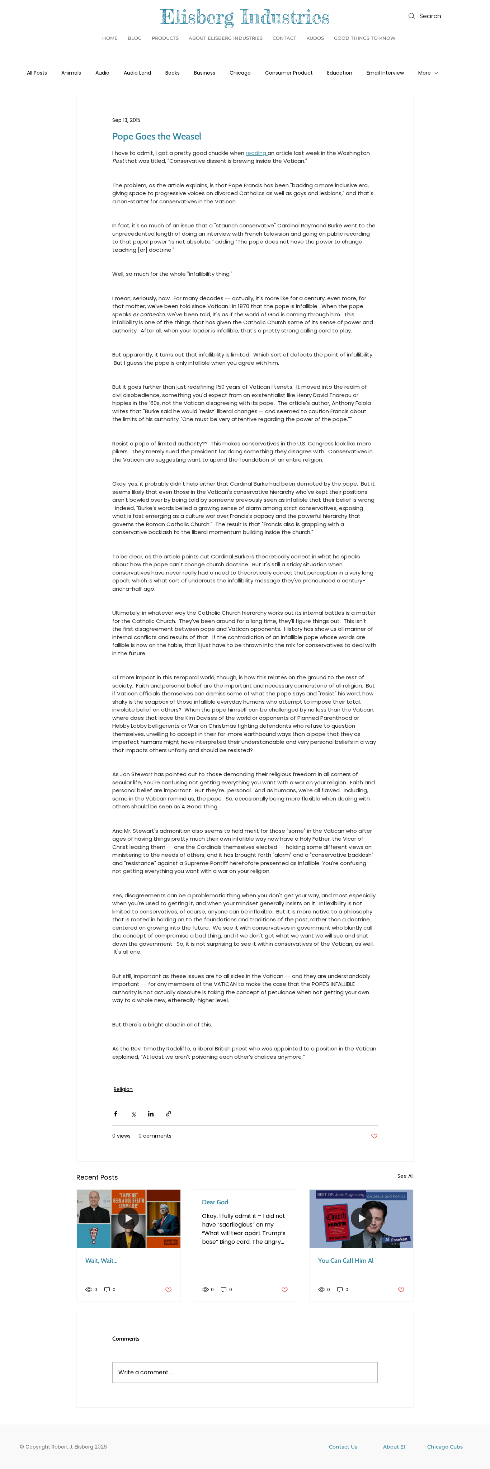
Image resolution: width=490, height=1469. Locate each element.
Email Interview (385, 73)
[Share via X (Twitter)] (133, 1113)
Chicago (240, 73)
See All (405, 1176)
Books (172, 73)
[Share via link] (168, 1113)
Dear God (215, 1202)
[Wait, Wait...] (128, 1219)
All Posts (37, 73)
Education (339, 73)
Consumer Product (289, 73)
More (424, 73)
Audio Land (137, 73)
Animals (71, 73)
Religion (123, 1089)
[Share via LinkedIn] (150, 1113)
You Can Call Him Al (346, 1261)
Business (204, 73)
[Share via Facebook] (115, 1113)
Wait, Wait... (101, 1261)
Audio (102, 73)
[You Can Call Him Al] (361, 1219)
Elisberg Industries (245, 16)
